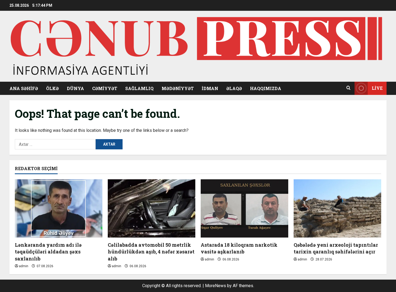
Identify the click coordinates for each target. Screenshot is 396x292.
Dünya (75, 88)
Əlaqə (234, 88)
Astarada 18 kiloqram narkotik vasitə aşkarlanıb (239, 248)
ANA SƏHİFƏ (23, 88)
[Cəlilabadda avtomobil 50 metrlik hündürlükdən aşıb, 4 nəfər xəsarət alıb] (151, 208)
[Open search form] (348, 88)
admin (23, 266)
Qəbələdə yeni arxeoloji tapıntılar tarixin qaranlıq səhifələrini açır (336, 248)
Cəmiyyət (104, 88)
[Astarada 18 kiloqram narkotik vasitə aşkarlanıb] (244, 208)
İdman (210, 88)
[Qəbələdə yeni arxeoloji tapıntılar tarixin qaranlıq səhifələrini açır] (337, 208)
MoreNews (215, 285)
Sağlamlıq (139, 88)
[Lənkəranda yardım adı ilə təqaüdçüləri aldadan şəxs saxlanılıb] (58, 208)
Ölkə (52, 88)
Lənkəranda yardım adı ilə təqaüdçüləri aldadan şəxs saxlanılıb (48, 252)
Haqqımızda (265, 88)
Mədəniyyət (178, 88)
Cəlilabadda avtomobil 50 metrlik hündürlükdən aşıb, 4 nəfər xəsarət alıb (151, 252)
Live (377, 88)
